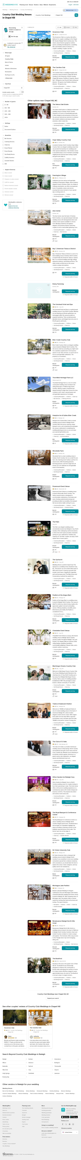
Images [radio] (68, 27)
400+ (6, 117)
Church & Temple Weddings (9, 1093)
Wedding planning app (47, 1108)
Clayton (56, 1070)
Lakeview (57, 1073)
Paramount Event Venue (61, 486)
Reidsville (5, 1066)
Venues (31, 5)
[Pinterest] (69, 1124)
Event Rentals (8, 151)
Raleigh (4, 1059)
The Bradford (57, 959)
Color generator (46, 1117)
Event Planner (8, 148)
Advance (30, 1062)
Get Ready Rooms (10, 154)
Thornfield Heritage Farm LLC (63, 378)
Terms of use (6, 1124)
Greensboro (57, 1059)
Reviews (5, 1141)
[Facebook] (62, 1124)
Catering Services (9, 141)
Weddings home (7, 1108)
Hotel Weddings (20, 1091)
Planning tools (24, 5)
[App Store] (65, 1118)
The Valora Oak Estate (61, 104)
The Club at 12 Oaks (60, 742)
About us (5, 1110)
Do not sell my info (7, 1128)
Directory (5, 1139)
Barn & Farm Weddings (8, 1091)
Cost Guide (25, 1124)
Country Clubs (9, 59)
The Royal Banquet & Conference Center (64, 814)
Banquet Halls (59, 1093)
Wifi (6, 164)
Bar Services (8, 138)
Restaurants (8, 72)
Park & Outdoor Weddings (36, 1093)
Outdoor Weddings (7, 1096)
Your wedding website (27, 1108)
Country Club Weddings (26, 9)
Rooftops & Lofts (10, 75)
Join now (75, 4)
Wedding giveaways (47, 1112)
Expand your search (53, 998)
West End (5, 1070)
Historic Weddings (49, 1093)
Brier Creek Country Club (61, 340)
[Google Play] (74, 1118)
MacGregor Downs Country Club (64, 666)
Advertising (5, 1122)
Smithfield (31, 1073)
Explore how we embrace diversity (13, 207)
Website (46, 5)
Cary (29, 1070)
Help (23, 1126)
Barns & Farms (9, 62)
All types (7, 56)
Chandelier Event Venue (61, 631)
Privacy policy (6, 1126)
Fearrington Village (59, 175)
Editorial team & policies (9, 1112)
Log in (70, 4)
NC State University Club (61, 850)
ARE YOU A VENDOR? (72, 1)
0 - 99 (6, 105)
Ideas (41, 5)
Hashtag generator (46, 1110)
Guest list (24, 1112)
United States (68, 1132)
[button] (22, 88)
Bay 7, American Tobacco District (64, 249)
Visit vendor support (47, 1137)
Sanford (30, 1066)
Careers (5, 1117)
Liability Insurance (9, 157)
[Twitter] (66, 1124)
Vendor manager (26, 1117)
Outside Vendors (9, 160)
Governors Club (58, 32)
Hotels (7, 65)
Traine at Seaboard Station (62, 704)
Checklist (24, 1110)
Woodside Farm (58, 451)
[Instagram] (73, 1124)
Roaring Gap (6, 1077)
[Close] (22, 27)
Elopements (52, 5)
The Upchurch (57, 560)
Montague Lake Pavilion (61, 886)
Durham (30, 1059)
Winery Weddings (30, 1091)
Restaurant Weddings (42, 1091)
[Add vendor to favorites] (48, 33)
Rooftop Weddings (54, 1091)
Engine (24, 1122)
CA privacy (5, 1131)
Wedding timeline (46, 1115)
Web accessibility (7, 1133)
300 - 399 (7, 114)
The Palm (56, 522)
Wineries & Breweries (11, 68)
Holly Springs (6, 1073)
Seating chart (25, 1119)
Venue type (8, 53)
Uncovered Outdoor (10, 129)
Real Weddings (45, 1119)
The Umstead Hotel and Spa (63, 304)
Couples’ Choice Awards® (9, 1143)
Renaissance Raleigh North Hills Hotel (64, 922)
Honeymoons (45, 1122)
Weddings (5, 9)
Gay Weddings (6, 1146)
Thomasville (57, 1066)
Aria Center (57, 211)
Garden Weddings (70, 1093)
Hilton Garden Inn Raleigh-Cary (63, 777)
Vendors (36, 5)
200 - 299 (7, 111)
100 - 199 (7, 108)
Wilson (4, 1062)
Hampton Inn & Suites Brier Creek (64, 415)
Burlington (57, 1062)
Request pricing (70, 57)
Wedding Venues (14, 9)
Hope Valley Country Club (62, 140)
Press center (6, 1119)
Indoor (6, 126)
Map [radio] (76, 27)
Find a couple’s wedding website (50, 1127)
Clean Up (7, 145)
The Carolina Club (59, 67)
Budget (24, 1115)
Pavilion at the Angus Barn (62, 595)
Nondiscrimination (7, 1115)
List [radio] (60, 27)
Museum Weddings (23, 1093)
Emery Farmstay (58, 284)
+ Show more (8, 78)
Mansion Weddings (66, 1091)
